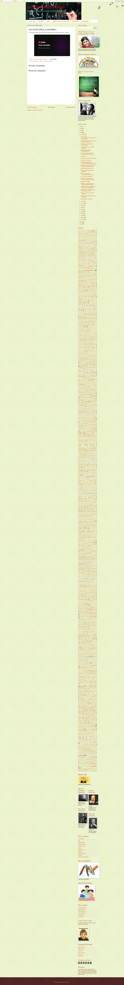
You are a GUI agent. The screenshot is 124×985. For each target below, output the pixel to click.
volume (95, 760)
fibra (85, 411)
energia (81, 384)
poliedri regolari (80, 604)
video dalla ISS (89, 755)
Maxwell (92, 511)
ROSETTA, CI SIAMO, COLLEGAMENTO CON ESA (87, 174)
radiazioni (80, 634)
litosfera (95, 490)
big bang (93, 282)
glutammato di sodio (82, 440)
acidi (86, 231)
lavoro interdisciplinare (87, 479)
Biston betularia (85, 287)
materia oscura (86, 511)
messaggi (93, 516)
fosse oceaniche (88, 418)
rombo (83, 656)
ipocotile (85, 472)
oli (95, 564)
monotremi (88, 533)
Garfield (83, 428)
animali (79, 250)
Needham (79, 546)
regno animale (85, 642)
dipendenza (86, 359)
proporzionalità (87, 621)
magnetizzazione (81, 498)
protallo (91, 625)
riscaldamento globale (91, 651)
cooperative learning (81, 336)
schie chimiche (91, 661)
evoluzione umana (83, 402)
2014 (81, 132)
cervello (81, 309)
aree (87, 263)
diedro (79, 357)
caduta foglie (90, 291)
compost (95, 327)
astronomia (89, 270)
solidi (81, 687)
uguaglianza (85, 740)
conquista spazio (81, 335)
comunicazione (92, 330)
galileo (90, 424)
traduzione (89, 733)
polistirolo (95, 607)
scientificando (81, 914)
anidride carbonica (91, 249)
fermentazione (85, 409)
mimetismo (90, 525)
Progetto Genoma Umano (86, 620)
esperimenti (94, 396)
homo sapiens (82, 457)
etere (91, 400)
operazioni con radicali (87, 572)
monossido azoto (81, 533)
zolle (80, 770)
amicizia (83, 243)
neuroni (84, 547)
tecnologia (86, 717)
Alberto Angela (93, 236)
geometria (93, 432)
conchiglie (86, 331)
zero (84, 769)
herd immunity (93, 454)
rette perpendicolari (92, 646)
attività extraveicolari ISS (89, 273)
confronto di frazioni (92, 332)
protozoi (86, 626)
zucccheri (89, 770)
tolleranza (87, 731)
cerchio (95, 308)
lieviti (81, 488)
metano (89, 519)
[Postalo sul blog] (52, 59)
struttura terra (93, 712)
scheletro (85, 661)
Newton (79, 550)
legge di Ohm (91, 484)
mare (79, 506)
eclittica (87, 371)
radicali (85, 634)
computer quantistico (93, 328)
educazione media (92, 374)
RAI (81, 638)
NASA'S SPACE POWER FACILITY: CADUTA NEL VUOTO (88, 190)
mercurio (94, 515)
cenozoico (86, 308)
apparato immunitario (88, 257)
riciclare (79, 648)
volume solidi (88, 762)
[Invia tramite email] (50, 59)
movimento (92, 536)
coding (91, 322)
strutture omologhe (91, 713)
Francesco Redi (85, 420)
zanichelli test (90, 768)
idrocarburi (86, 458)
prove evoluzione (93, 626)
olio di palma (88, 565)
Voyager (94, 762)
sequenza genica (82, 674)
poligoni (86, 604)
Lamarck (95, 476)
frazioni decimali (82, 422)
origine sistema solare (82, 576)
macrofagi (89, 494)
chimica (81, 310)
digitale (87, 357)
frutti (96, 422)
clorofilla (79, 319)
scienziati (94, 665)
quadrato (79, 630)
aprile (82, 213)
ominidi (94, 567)
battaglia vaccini (92, 279)
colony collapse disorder (89, 323)
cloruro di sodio (89, 319)
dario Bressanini (87, 348)
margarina (84, 506)
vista (90, 758)
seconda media (86, 670)
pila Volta (79, 600)
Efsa (85, 375)
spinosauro (95, 698)
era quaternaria (85, 393)
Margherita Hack (91, 506)
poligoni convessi (93, 604)
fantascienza (86, 405)
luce (91, 493)
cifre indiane (86, 313)
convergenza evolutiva (91, 335)
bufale (85, 290)
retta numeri (95, 644)
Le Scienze (86, 480)
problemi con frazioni (84, 617)
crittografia (86, 344)
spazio (83, 695)
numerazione (93, 551)
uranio (79, 744)
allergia (84, 241)
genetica (95, 429)
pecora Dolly (95, 587)
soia (93, 686)
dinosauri (80, 359)
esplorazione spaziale (84, 397)
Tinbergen (83, 731)
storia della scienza (88, 707)
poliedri (94, 603)
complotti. (84, 327)
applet (89, 259)
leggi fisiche (85, 485)
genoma (88, 431)
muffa (96, 536)
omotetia (80, 568)
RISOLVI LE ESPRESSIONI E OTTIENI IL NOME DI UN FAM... (87, 179)
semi (80, 673)
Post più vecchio (70, 107)
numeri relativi (84, 559)
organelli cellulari (85, 573)
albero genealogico (81, 236)
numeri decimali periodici (91, 554)
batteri (79, 281)
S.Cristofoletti (88, 657)
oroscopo (79, 578)
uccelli (80, 740)
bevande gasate (82, 282)
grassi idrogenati (90, 449)
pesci (79, 594)
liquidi (87, 490)
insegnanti (93, 466)
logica (81, 492)
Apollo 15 (86, 254)
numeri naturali (87, 556)
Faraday (93, 405)
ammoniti (94, 243)
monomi (94, 532)
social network (88, 686)
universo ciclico (82, 743)
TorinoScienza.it (81, 947)
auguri (92, 274)
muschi (89, 538)
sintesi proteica (92, 677)
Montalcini (80, 534)
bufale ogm (90, 290)
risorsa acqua (88, 652)
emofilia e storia (85, 383)
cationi (91, 301)
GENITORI (75, 21)
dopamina (85, 367)
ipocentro (80, 472)
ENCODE (90, 383)
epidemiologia (89, 388)
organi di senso (93, 573)
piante (79, 599)
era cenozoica (91, 392)
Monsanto (93, 533)
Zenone (80, 769)
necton (94, 545)
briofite (95, 288)
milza (85, 525)
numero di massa (87, 560)
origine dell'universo (91, 574)
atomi (34, 61)
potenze (88, 609)
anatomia (84, 244)
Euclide (95, 400)
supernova (84, 714)
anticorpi (80, 252)
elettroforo (80, 379)
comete (84, 326)
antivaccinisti (81, 253)
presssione (81, 613)
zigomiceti (88, 769)
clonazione (82, 318)
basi (95, 278)
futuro (79, 424)
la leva (84, 476)
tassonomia (90, 716)
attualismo (87, 274)
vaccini (85, 746)
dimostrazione (82, 358)
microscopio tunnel (88, 524)
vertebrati (92, 751)
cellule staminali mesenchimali (90, 306)
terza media (91, 726)
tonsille (92, 731)
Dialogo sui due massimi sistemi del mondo (85, 354)
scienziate (89, 665)
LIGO (94, 488)
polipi (91, 607)
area (93, 262)
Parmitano (82, 586)
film (94, 411)
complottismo (90, 327)
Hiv (82, 455)
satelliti (79, 660)
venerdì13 (80, 751)
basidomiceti (86, 279)
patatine (86, 587)
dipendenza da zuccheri (87, 361)
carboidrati (92, 296)
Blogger (67, 982)
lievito (84, 488)
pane (79, 582)
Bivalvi (91, 287)
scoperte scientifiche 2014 (83, 669)
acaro (83, 231)
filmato (79, 413)
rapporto (79, 639)
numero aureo (80, 560)
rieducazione (85, 648)
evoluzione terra (93, 401)
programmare (81, 621)
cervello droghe (86, 309)
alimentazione (81, 240)
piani (85, 598)
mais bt (90, 498)
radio (81, 637)
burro (86, 291)
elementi (80, 376)
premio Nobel (81, 612)
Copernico (88, 336)
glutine (89, 440)
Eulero (80, 401)
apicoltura (95, 253)
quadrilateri (84, 631)
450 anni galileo (86, 230)
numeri (88, 553)
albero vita (87, 236)
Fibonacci (80, 411)
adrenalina (80, 235)
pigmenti (91, 599)
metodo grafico (88, 520)
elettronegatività (82, 380)
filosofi (83, 413)
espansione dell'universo (86, 396)
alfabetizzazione (81, 239)
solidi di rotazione (93, 687)
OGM (79, 564)
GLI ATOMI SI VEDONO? (85, 160)
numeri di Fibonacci (81, 555)
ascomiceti (85, 266)
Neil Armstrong (86, 546)
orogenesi (93, 577)
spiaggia (90, 698)
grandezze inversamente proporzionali (86, 445)
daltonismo (80, 348)
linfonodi (79, 490)
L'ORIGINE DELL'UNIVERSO (86, 199)
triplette (84, 739)
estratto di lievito (86, 400)
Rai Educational (88, 638)
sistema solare (93, 685)
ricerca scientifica (92, 647)
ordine (79, 573)
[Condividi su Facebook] (54, 59)
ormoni (83, 577)
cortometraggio (82, 340)
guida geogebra (81, 842)
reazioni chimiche (86, 640)
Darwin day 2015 (81, 349)
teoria (91, 721)
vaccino (81, 747)
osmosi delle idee (81, 913)
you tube (87, 766)
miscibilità (88, 527)
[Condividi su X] (53, 59)
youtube (94, 766)
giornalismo (84, 436)
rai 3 (83, 638)
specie (95, 695)
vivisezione (93, 759)
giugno (82, 209)
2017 (81, 126)
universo (95, 742)
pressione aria (94, 612)
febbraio (82, 217)
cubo (91, 345)
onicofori (92, 569)
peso (83, 594)
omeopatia (80, 567)
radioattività (85, 637)
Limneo (79, 489)
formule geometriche (81, 415)
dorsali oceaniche (91, 367)
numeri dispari (89, 555)
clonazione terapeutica (90, 318)
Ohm (88, 564)
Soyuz (86, 694)
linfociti (84, 489)
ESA (88, 394)
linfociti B (88, 489)
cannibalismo (89, 295)
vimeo (90, 756)
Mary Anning (91, 507)
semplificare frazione (93, 673)
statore (79, 703)
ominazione (87, 567)
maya (96, 511)
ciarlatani (92, 310)
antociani (87, 253)
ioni (96, 471)
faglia (91, 404)
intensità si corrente (91, 468)
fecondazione (94, 406)
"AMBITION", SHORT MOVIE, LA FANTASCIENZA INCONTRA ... (87, 184)
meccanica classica (83, 512)
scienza (87, 662)
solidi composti (85, 687)
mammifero (86, 503)
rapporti (93, 638)
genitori (84, 431)
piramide (84, 600)
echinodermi (80, 371)
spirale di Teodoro (93, 699)
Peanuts (90, 587)
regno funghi (81, 643)
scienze (88, 664)
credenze (85, 341)
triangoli (79, 736)
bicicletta (88, 282)
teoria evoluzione (86, 722)
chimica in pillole (87, 310)
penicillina (79, 590)
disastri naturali (88, 362)
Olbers (92, 564)
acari (79, 231)
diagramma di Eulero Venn (90, 353)
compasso (90, 326)
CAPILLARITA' (83, 156)
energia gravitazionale (93, 385)
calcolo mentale (84, 292)
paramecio (95, 585)
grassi (91, 448)
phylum (84, 596)
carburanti (91, 297)
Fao (90, 405)
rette (80, 646)
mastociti (94, 508)
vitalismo (83, 759)
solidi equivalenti (83, 689)
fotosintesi (93, 419)
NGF (84, 550)
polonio (94, 608)
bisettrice (79, 287)
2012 (81, 223)
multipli (81, 537)
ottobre (82, 201)
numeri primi (80, 558)
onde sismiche (87, 569)
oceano (79, 563)
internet (79, 470)
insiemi (94, 467)
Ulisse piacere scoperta (92, 740)
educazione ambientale (82, 374)
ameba (79, 243)
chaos (92, 309)
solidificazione (80, 690)
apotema (90, 254)
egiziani (89, 375)
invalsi (91, 470)
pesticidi (87, 595)
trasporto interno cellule (82, 735)
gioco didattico (88, 435)
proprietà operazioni (88, 624)
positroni (79, 609)
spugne (94, 700)
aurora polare (85, 275)
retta (90, 644)
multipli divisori (88, 537)
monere (79, 532)
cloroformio (84, 319)
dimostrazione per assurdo (91, 358)
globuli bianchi (87, 439)
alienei (94, 239)
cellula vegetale (88, 304)
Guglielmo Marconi (94, 453)
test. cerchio (88, 729)
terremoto (85, 726)
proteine (95, 625)
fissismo (94, 413)
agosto (82, 205)
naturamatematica (82, 911)
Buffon (96, 290)
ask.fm (79, 267)
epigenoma (81, 389)
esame (93, 394)
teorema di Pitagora (83, 721)
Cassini (89, 300)
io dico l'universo (91, 471)
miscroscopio (93, 527)
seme (96, 672)
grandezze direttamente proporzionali (86, 444)
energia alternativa (88, 384)
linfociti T (93, 489)
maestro (94, 494)
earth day (88, 370)
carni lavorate (85, 299)
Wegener (95, 763)
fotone (85, 419)
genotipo (93, 431)
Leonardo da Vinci (92, 485)
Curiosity (85, 346)
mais (87, 498)
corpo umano (92, 337)
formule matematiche (90, 415)
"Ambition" (80, 230)
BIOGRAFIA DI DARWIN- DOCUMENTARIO (85, 151)
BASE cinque (81, 849)
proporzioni (85, 622)
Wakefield (86, 763)
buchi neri (80, 290)
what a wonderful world (83, 764)
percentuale (95, 590)
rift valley (95, 648)
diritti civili (95, 361)
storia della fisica (88, 708)
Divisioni (93, 363)
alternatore (88, 241)
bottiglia (91, 288)
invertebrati (84, 471)
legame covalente (93, 480)
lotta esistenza (90, 492)
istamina (84, 475)
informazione (80, 464)
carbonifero (86, 297)
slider (81, 686)
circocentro (93, 313)
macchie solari (83, 494)
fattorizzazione (88, 406)
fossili (94, 418)
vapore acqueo (93, 748)
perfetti (87, 591)
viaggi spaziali (92, 752)
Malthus (95, 502)
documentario (90, 366)
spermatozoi (85, 698)
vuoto (83, 763)
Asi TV (93, 266)
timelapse (93, 730)
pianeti (94, 596)
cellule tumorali (80, 308)
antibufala (93, 250)
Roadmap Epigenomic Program (89, 655)
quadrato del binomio (87, 630)
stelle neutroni (80, 704)
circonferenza (86, 314)
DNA (96, 365)
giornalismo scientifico (92, 436)
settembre (83, 203)
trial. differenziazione (91, 735)
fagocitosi (95, 404)
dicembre (83, 134)
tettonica (93, 729)
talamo (81, 716)
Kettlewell (79, 476)
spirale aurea (86, 699)
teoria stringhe (94, 722)
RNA (81, 655)
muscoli (94, 538)
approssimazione (91, 261)
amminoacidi (88, 243)
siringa (88, 678)
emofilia (79, 383)
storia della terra (89, 711)
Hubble (88, 457)
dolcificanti (95, 366)
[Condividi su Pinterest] (56, 59)
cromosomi (92, 344)
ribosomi (85, 647)
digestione (83, 357)
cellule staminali (88, 305)
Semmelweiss (85, 673)
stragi (88, 712)
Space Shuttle (90, 694)
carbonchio (80, 297)
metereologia (80, 520)
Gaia (82, 424)
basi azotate (80, 279)
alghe (90, 239)
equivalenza (87, 390)
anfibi (94, 244)
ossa (92, 578)
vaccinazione (92, 744)
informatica (94, 463)
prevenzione (86, 613)
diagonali (81, 353)
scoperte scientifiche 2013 (90, 668)
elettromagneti (85, 379)
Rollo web (80, 855)
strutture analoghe (82, 713)
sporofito (85, 700)
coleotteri (81, 323)
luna (94, 493)
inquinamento (81, 466)
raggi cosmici (91, 637)
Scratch (91, 669)
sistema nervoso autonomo (85, 683)
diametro (95, 354)
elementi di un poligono (88, 376)
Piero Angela (85, 599)
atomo (85, 272)
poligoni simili (81, 607)
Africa (84, 235)
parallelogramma (81, 585)
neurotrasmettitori (81, 549)
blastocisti (95, 287)
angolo (91, 248)
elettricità (86, 378)
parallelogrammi (89, 585)
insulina (79, 468)
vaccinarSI (85, 744)
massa (95, 507)
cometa (83, 324)
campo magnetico (83, 295)
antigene (90, 252)
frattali (91, 420)
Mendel (83, 515)
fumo (80, 423)
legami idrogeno (85, 484)
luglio (82, 207)
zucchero (93, 770)
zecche (95, 768)
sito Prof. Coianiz (81, 846)
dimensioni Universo (93, 357)
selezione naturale (89, 672)
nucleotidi (87, 551)
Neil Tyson (93, 546)
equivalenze (85, 392)
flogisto (79, 414)
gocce (92, 440)
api (91, 253)
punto (87, 629)
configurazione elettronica (83, 332)
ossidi (96, 578)
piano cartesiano (91, 598)
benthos (95, 281)
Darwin (93, 348)
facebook (83, 404)
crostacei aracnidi (81, 345)
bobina (80, 288)
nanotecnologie (88, 541)
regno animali (93, 642)
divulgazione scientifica (87, 365)
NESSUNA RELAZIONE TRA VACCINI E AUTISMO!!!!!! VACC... (88, 141)
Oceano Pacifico (86, 563)
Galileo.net (80, 956)
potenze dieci (94, 609)
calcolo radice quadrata (93, 292)
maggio (82, 211)
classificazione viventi (89, 317)
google (88, 441)
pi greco (89, 596)
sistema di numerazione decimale (85, 681)
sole (96, 686)
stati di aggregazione (48, 61)
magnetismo (90, 497)
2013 (81, 221)
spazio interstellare (89, 695)
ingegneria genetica (90, 464)
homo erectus (87, 455)
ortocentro (84, 578)
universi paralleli (88, 742)
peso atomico (93, 594)
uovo (95, 743)
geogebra (80, 432)
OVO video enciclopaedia (83, 857)
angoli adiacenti (87, 245)
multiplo (84, 538)
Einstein (93, 375)
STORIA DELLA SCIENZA (61, 21)
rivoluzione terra (93, 653)
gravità (94, 450)
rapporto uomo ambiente (89, 639)
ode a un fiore (93, 563)
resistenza (93, 643)
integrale (84, 468)
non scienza (94, 550)
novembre (83, 136)
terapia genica (92, 723)
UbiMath (80, 851)
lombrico (85, 492)
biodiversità (92, 283)
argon (91, 263)
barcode (84, 278)
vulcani (79, 763)
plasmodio (80, 603)
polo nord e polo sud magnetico (85, 608)
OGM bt (84, 564)
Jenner (93, 475)
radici (96, 635)
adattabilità (85, 232)
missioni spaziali (82, 528)
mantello (90, 503)
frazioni (95, 420)
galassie (86, 424)
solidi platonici (92, 689)
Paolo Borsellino (84, 582)
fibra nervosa (90, 411)
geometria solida (81, 433)
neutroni (89, 549)
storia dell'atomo (90, 705)
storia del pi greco (82, 705)
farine (82, 406)
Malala (94, 498)
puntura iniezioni (93, 629)
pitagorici (94, 600)
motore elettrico (86, 536)
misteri (91, 528)
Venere (84, 751)
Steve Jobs (94, 704)
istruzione (89, 475)
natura (93, 542)
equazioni (95, 389)
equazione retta (88, 389)
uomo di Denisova (90, 743)
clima (96, 317)
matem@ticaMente (82, 907)
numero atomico (92, 559)
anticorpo (85, 252)
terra (93, 725)
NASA (94, 541)
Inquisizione (88, 466)
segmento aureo (81, 672)
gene (94, 428)
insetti (79, 467)
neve (94, 549)
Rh (82, 647)
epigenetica (95, 388)
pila (94, 599)
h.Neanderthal (82, 454)
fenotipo (79, 409)
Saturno (84, 660)
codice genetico (85, 322)
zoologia (84, 770)
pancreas (93, 581)
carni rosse (90, 299)
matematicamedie (82, 909)
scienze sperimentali (82, 665)
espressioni (93, 397)
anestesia (89, 244)
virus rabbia (80, 758)
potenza (83, 609)
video (81, 755)
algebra (86, 239)
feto (89, 410)
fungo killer (89, 423)
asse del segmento (85, 267)
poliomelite (87, 607)
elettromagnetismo (93, 379)
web (91, 763)
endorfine (95, 383)
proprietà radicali (85, 625)
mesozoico (87, 516)
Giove (79, 439)
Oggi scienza (81, 948)
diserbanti (81, 363)
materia (37, 61)
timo (79, 731)
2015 (81, 130)
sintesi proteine (81, 678)
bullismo (81, 291)
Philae (79, 596)
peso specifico (81, 595)
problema (89, 616)
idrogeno (91, 458)
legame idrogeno (93, 481)
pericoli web (92, 591)
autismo (79, 277)
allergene (79, 241)
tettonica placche (81, 730)
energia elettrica (85, 385)
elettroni (89, 380)
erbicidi (91, 393)
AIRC (88, 235)
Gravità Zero (80, 954)
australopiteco (92, 275)
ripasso (81, 649)
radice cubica (90, 634)
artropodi (80, 266)
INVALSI (41, 21)
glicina (83, 439)
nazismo (84, 545)
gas (86, 428)
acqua (90, 231)
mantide (94, 503)
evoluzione (85, 401)
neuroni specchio (92, 547)
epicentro (84, 388)
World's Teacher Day (93, 764)
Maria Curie (80, 507)
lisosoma (90, 490)
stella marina (84, 703)
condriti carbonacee (93, 331)
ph (94, 595)
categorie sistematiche (83, 301)
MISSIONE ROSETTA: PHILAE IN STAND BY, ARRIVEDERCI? (87, 166)
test (82, 729)
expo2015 (90, 402)
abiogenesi (93, 230)
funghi (84, 423)
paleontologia (81, 581)
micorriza (84, 523)
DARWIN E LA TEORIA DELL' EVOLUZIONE (86, 144)
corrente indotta (89, 339)
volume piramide (82, 762)
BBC (84, 281)
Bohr (83, 288)
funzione (94, 423)
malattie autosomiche (87, 499)
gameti (79, 427)
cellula (86, 302)
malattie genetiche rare (88, 501)
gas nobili (90, 428)
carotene (95, 299)
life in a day (89, 488)
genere (89, 429)
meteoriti (94, 519)
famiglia (80, 405)
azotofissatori (85, 277)
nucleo (83, 551)
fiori (86, 413)
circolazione (80, 314)
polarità (90, 603)
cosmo (88, 340)
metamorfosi (85, 519)
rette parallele (85, 646)
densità (94, 350)
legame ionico (82, 483)
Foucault (79, 420)
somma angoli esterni (82, 691)
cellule (94, 304)
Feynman (93, 410)
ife (80, 459)
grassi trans (89, 450)
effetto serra (80, 375)
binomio (87, 283)
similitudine (80, 677)
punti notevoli (81, 629)
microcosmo (89, 523)
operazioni (85, 571)
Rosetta (88, 656)
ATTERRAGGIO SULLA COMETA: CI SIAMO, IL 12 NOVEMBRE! (88, 187)
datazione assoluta (91, 349)
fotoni (89, 419)
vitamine (88, 759)
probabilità (84, 616)
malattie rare (91, 502)
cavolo (94, 301)
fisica (90, 413)
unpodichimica (81, 916)
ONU (96, 569)
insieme (90, 467)
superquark (90, 714)
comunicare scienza (84, 330)
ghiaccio (81, 435)
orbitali (94, 572)
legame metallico (90, 483)
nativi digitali (88, 542)
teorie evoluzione (83, 723)
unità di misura (81, 742)
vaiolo (84, 748)
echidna (94, 370)
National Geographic (81, 542)
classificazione (81, 317)
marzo (82, 215)
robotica (79, 656)
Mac (79, 494)
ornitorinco (88, 577)
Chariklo (95, 309)
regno (79, 642)
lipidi (83, 490)
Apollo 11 (81, 254)
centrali (91, 308)
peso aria (87, 594)
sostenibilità (80, 694)
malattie (79, 499)
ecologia (93, 371)
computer (86, 328)
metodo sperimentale (90, 521)
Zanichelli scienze (82, 844)
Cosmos (93, 340)
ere (94, 393)
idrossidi (95, 458)
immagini (93, 459)
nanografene (82, 541)
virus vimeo (85, 758)
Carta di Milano (82, 300)
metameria (80, 519)
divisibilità (87, 363)
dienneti (79, 847)
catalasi (94, 300)
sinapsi (86, 677)
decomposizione (88, 350)
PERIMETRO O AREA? (85, 181)
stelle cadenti (93, 703)
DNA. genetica (83, 366)
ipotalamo (89, 472)
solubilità (89, 690)
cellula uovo (80, 304)
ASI (89, 266)
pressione (87, 612)
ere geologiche (81, 394)
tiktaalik (88, 730)
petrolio (91, 595)
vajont (88, 748)
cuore (94, 345)
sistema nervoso (93, 682)
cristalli (90, 341)
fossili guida (80, 419)
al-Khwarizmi (92, 235)
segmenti (93, 670)
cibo (96, 310)
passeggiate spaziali (91, 586)
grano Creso (86, 448)
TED (91, 717)
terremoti (80, 726)
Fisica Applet (81, 838)
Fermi (91, 409)
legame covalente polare (84, 481)
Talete (85, 716)
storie (85, 712)
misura (84, 529)
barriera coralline (90, 278)
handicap (88, 454)
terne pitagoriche (87, 725)
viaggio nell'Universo (93, 753)
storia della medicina (87, 709)
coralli (92, 336)
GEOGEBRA (85, 21)
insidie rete (85, 467)
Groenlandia (80, 453)
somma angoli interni (92, 691)
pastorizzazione (80, 587)
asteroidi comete (86, 268)
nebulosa (89, 545)
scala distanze (90, 660)
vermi (88, 751)
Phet (79, 840)
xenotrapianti (82, 766)
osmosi (89, 578)
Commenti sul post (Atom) (37, 110)
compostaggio (81, 328)
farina (79, 406)
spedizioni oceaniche (84, 696)
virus (94, 756)
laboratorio (88, 476)
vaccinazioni (80, 746)
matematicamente (82, 853)
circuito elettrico (94, 314)
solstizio (85, 690)
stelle (88, 703)
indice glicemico (87, 462)
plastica (84, 603)
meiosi (79, 515)
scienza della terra (82, 664)
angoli (79, 245)
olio (83, 565)
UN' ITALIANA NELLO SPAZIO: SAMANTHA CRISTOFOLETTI (87, 154)
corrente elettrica (81, 339)
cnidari (95, 319)
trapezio (94, 733)
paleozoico (88, 581)
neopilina (79, 547)
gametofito (84, 427)
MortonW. (79, 536)
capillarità (86, 296)
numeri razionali (89, 558)
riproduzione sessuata (82, 651)
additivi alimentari (91, 232)
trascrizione (80, 734)
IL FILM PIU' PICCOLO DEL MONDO (88, 158)
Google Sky (93, 441)
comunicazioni (80, 331)
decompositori (80, 350)
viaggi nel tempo (85, 752)
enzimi (86, 387)
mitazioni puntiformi (91, 529)
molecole (41, 61)
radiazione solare (92, 633)
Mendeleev (89, 515)
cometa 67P (89, 324)
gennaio (82, 219)
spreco (90, 700)
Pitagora (89, 600)
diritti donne (82, 362)
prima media (94, 613)
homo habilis (94, 455)
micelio (79, 523)
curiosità (79, 346)
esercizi (79, 396)
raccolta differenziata (83, 633)
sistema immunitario (85, 682)
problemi (95, 616)
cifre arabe (80, 313)
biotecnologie (92, 286)
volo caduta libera (89, 760)
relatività (87, 643)
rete (87, 644)
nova (80, 551)
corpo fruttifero (85, 337)
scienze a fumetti (94, 664)
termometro (80, 725)
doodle (80, 367)
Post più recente (32, 107)
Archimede (80, 262)
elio (94, 380)
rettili (79, 647)
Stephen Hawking (87, 704)
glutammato (94, 439)
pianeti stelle (80, 598)
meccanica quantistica (92, 512)
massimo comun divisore (85, 508)
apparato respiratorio (87, 258)
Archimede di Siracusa (86, 262)
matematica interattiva (90, 510)
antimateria (95, 252)
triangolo (80, 738)
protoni (81, 626)
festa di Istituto (84, 410)
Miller (82, 525)
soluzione (94, 690)
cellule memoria (81, 305)
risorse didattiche (85, 653)
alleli (95, 240)
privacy (79, 616)
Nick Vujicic (88, 550)
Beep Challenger (89, 281)
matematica (80, 510)
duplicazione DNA (81, 370)
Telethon (83, 718)
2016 (81, 128)
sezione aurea (94, 674)
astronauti (80, 270)
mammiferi (81, 503)
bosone (87, 288)
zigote (93, 769)
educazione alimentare (89, 372)
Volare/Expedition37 (81, 760)
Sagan (94, 657)
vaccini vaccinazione (92, 746)
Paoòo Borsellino (92, 582)
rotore (83, 657)
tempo (94, 718)
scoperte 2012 (81, 668)
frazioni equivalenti (90, 422)
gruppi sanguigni (86, 453)
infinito (90, 463)
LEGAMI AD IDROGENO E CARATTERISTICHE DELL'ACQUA (88, 163)
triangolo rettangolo (88, 738)
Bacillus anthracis (92, 277)
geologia (87, 432)
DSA (48, 21)
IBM (82, 458)
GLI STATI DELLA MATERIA (86, 176)
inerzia (86, 463)
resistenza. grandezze (82, 644)
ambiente (93, 241)
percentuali (82, 591)
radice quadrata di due (88, 635)
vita (93, 758)
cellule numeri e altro (45, 6)
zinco (96, 769)
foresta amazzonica (92, 414)
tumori (88, 739)
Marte (86, 507)
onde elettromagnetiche (88, 568)
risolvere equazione (81, 652)
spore (81, 700)
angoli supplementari (85, 248)
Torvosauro (84, 733)
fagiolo (88, 404)
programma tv (94, 620)
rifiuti (90, 648)
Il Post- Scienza (81, 952)
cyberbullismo (92, 346)
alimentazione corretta (89, 240)
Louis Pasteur (86, 493)
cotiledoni (79, 341)
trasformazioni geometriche (90, 734)
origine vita (90, 576)
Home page (32, 21)
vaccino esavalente (88, 747)
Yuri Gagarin (83, 768)
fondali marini (84, 414)
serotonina (88, 674)
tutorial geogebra (94, 739)
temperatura (89, 718)
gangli (88, 427)
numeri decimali (81, 554)
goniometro (83, 441)
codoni (95, 322)
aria (94, 263)
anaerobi (79, 244)
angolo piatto (83, 249)
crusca (87, 345)
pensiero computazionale (87, 590)
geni (81, 431)
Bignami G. (80, 283)
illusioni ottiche (86, 459)
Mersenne (80, 516)
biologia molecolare (82, 286)
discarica (95, 362)
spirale (80, 699)
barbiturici (79, 278)
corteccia (95, 339)
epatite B (79, 388)
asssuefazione (93, 267)
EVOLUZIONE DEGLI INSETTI (87, 168)
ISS (79, 475)
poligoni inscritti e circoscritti (84, 605)
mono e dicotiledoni (87, 532)
